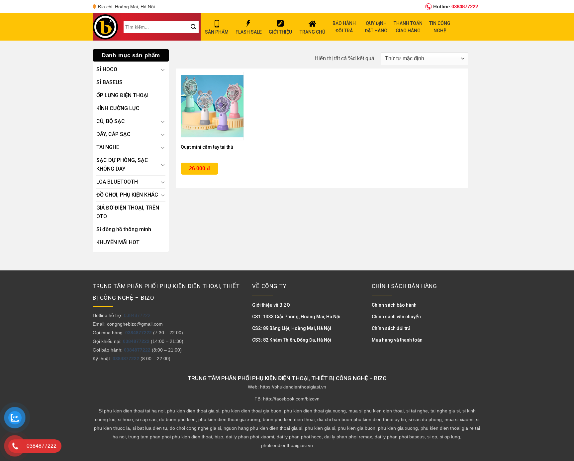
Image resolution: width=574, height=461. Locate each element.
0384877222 (455, 6)
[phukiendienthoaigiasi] (105, 27)
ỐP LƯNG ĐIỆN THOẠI (122, 95)
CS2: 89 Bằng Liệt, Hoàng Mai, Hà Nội (291, 328)
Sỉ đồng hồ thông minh (123, 229)
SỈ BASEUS (109, 82)
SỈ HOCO (106, 69)
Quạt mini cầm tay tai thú (207, 147)
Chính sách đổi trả (391, 328)
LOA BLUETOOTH (117, 182)
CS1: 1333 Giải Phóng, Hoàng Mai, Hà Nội (296, 316)
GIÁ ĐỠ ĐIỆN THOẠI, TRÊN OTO (127, 212)
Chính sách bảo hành (394, 305)
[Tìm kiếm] (193, 27)
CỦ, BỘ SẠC (110, 121)
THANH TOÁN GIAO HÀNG (408, 27)
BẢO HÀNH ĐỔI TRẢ (344, 27)
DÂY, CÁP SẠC (113, 134)
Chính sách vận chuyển (396, 316)
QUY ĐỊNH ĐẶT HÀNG (376, 27)
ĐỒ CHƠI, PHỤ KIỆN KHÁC (127, 195)
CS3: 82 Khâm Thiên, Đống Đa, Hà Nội (291, 340)
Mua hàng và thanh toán (397, 340)
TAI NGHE (107, 147)
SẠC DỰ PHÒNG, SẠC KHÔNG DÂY (122, 164)
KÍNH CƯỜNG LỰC (118, 108)
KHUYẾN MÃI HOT (118, 242)
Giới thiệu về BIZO (271, 305)
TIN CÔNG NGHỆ (439, 27)
